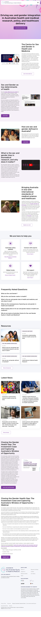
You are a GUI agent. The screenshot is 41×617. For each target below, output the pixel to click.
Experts (35, 603)
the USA (35, 203)
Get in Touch (30, 277)
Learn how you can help (20, 27)
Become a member (34, 569)
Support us (23, 571)
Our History (33, 573)
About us (22, 569)
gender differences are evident (11, 92)
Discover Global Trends (10, 275)
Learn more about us (27, 73)
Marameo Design (8, 608)
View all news (6, 432)
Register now (6, 557)
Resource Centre (24, 573)
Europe (24, 205)
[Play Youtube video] (10, 59)
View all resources (7, 367)
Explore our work (27, 225)
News (22, 575)
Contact (32, 571)
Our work (29, 215)
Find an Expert (30, 254)
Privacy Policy (3, 603)
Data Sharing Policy (4, 605)
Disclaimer (9, 603)
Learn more (5, 115)
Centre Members (29, 603)
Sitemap (10, 605)
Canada (31, 203)
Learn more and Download (8, 487)
